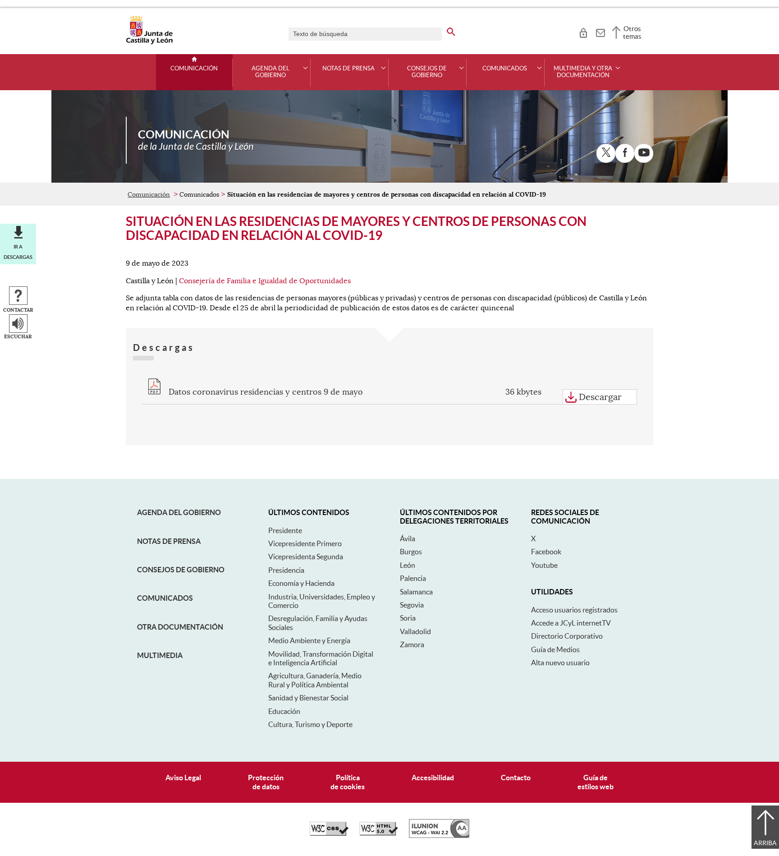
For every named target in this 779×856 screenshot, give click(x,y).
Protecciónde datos (266, 781)
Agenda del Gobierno (179, 512)
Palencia (413, 578)
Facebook (546, 552)
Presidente (285, 530)
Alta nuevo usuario (560, 662)
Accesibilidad (433, 777)
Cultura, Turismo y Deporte (310, 724)
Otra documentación (180, 627)
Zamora (412, 644)
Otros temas (632, 32)
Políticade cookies (347, 781)
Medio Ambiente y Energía (309, 640)
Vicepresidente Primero (305, 543)
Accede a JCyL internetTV (571, 623)
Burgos (411, 552)
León (407, 565)
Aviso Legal (183, 777)
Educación (284, 711)
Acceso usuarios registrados (574, 610)
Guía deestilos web (595, 781)
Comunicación (194, 68)
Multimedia (160, 655)
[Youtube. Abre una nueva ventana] (643, 153)
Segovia (412, 605)
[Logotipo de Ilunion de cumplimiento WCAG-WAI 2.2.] (439, 835)
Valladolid (415, 631)
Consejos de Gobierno (181, 570)
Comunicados (165, 598)
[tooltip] (583, 32)
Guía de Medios (555, 649)
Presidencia (286, 570)
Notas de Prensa (169, 541)
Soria (408, 618)
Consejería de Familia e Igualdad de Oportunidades (265, 280)
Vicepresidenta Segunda (305, 556)
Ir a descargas (18, 251)
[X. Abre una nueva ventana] (605, 153)
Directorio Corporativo (567, 636)
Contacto (516, 777)
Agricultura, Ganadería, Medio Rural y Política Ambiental (315, 680)
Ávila (407, 538)
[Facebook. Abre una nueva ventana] (624, 153)
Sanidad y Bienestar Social (308, 698)
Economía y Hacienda (301, 583)
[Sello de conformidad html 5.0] (378, 833)
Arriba (765, 843)
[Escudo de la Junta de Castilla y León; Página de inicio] (149, 42)
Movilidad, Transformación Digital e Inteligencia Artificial (320, 658)
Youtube (544, 565)
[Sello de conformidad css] (329, 833)
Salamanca (416, 592)
